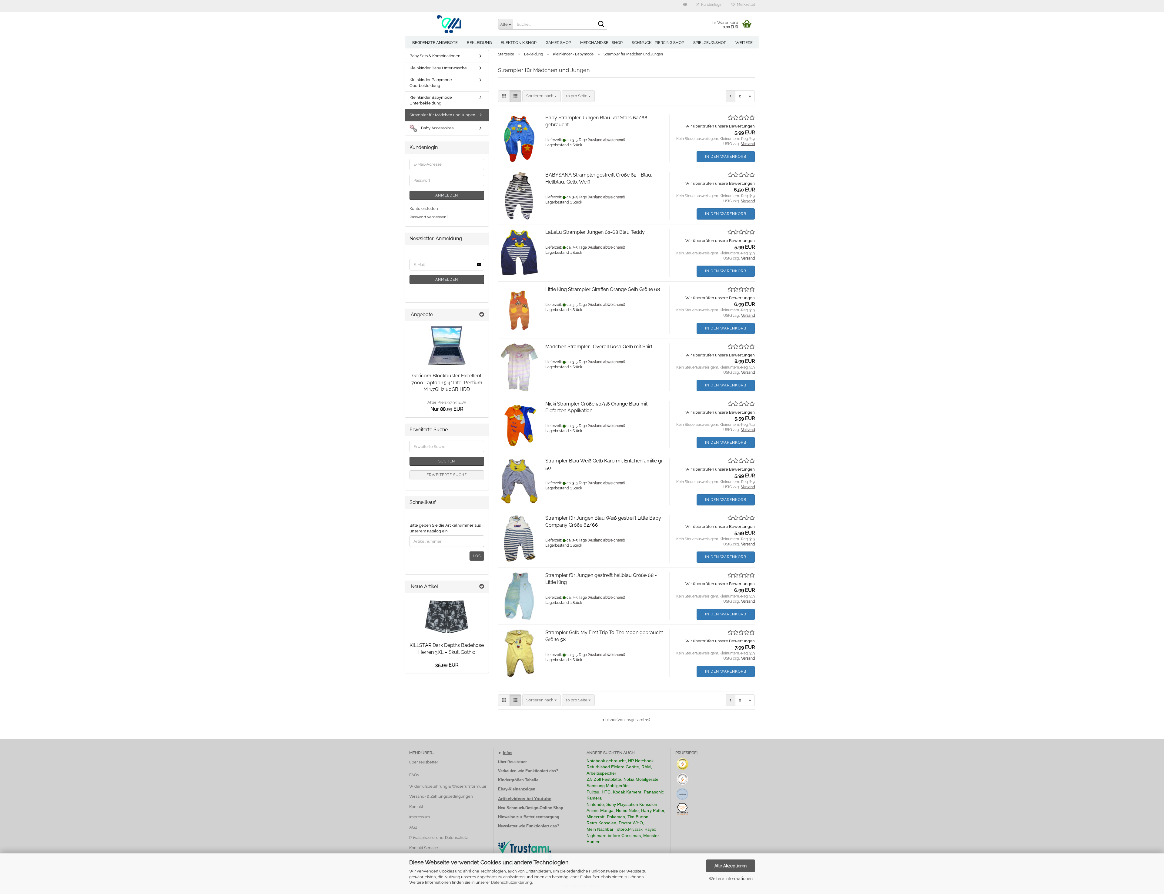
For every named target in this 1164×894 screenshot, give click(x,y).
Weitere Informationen (731, 878)
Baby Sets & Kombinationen (435, 56)
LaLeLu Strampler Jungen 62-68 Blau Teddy (595, 232)
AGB (413, 827)
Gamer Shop (558, 42)
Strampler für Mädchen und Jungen (442, 115)
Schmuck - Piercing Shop (658, 42)
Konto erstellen (424, 208)
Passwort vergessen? (429, 217)
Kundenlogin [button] (710, 4)
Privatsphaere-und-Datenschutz (438, 837)
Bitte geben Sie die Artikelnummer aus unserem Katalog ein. (445, 528)
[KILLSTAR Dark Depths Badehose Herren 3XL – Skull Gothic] (447, 616)
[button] (685, 6)
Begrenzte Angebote (435, 42)
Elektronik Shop (519, 42)
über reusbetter (423, 762)
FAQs (414, 775)
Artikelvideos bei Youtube (524, 798)
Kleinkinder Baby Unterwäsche (438, 68)
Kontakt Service (423, 848)
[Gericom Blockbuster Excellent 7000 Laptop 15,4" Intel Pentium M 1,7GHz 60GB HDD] (447, 345)
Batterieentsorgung (541, 817)
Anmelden (446, 195)
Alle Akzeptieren (730, 865)
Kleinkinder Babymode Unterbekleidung (431, 100)
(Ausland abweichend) (606, 140)
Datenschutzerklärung (511, 882)
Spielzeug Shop (709, 42)
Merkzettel (745, 4)
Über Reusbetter (512, 762)
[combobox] (541, 96)
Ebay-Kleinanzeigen (516, 789)
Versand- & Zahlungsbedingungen (441, 796)
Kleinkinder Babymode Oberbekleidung (431, 83)
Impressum (419, 817)
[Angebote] (481, 314)
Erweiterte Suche (446, 475)
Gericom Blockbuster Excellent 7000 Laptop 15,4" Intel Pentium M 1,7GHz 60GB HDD (446, 382)
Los (477, 556)
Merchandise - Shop (601, 42)
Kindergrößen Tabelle (518, 780)
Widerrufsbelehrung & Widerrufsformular (448, 786)
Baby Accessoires (436, 128)
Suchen (446, 461)
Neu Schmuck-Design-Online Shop (530, 808)
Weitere (744, 42)
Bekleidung (479, 42)
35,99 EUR (446, 665)
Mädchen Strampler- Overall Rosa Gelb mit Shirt (598, 346)
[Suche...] (601, 24)
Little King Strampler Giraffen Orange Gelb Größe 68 (602, 289)
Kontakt (416, 806)
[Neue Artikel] (481, 586)
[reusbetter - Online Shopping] (449, 24)
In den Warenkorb (725, 156)
